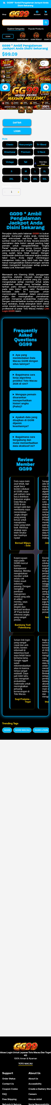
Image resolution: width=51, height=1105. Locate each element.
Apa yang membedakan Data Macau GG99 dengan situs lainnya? (25, 359)
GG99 (36, 233)
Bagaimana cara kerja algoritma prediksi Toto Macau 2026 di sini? (25, 379)
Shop (4, 14)
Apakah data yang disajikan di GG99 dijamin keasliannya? (25, 422)
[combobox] (22, 22)
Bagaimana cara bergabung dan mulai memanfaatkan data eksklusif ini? (25, 441)
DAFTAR (17, 122)
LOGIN (17, 131)
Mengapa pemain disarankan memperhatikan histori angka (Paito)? (24, 400)
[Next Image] (46, 87)
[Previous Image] (5, 87)
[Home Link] (19, 14)
